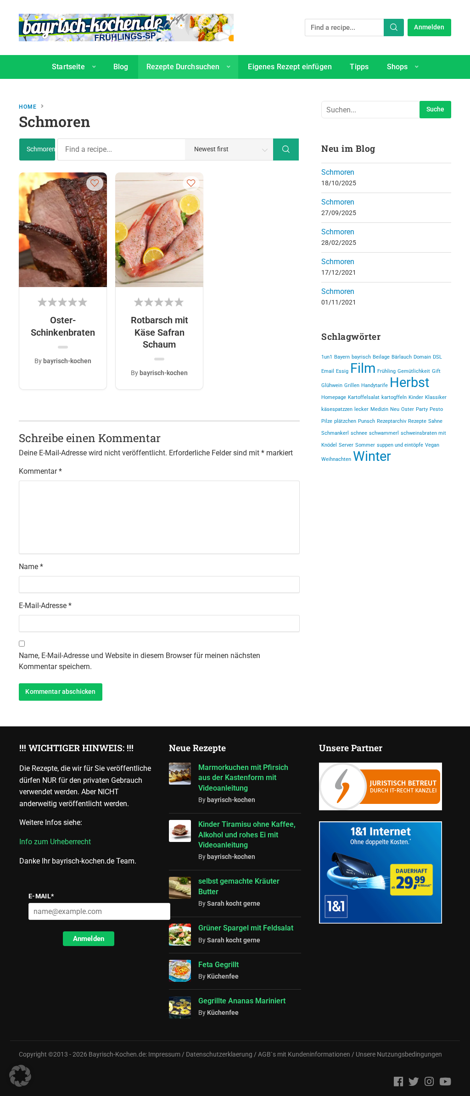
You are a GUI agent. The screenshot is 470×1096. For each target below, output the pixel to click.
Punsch (366, 421)
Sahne (435, 421)
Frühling (386, 371)
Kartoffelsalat (364, 397)
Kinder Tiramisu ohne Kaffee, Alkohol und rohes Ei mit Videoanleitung (247, 834)
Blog (121, 66)
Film (362, 368)
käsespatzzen (336, 409)
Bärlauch (402, 357)
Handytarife (374, 385)
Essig (342, 371)
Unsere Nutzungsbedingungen (399, 1054)
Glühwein (331, 385)
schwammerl (384, 433)
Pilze (326, 421)
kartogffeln (394, 397)
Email (327, 371)
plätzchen (345, 421)
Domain (422, 357)
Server (346, 445)
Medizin (379, 409)
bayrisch (361, 357)
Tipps (359, 66)
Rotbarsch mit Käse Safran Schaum (159, 332)
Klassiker (436, 397)
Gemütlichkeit (413, 371)
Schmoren (337, 172)
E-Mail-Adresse (45, 605)
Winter (372, 456)
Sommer (365, 445)
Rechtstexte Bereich (208, 90)
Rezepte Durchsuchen (183, 66)
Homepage (333, 397)
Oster (407, 409)
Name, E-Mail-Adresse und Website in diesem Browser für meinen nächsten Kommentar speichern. (139, 661)
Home (28, 107)
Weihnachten (336, 459)
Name (31, 566)
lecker (361, 409)
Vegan (432, 445)
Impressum (164, 1054)
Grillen (351, 385)
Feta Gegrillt (218, 964)
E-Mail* (41, 896)
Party (422, 409)
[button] (95, 183)
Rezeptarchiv (391, 421)
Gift (436, 371)
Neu (394, 409)
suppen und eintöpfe (400, 445)
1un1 (326, 357)
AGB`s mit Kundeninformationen (304, 1054)
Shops (397, 66)
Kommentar (40, 471)
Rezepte (417, 421)
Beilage (381, 357)
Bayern (342, 357)
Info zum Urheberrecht (57, 841)
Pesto (436, 409)
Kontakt (283, 90)
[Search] (394, 27)
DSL (437, 357)
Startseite (68, 66)
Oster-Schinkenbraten (63, 326)
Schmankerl (335, 433)
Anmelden (429, 27)
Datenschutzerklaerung (219, 1054)
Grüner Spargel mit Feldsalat (245, 928)
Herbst (409, 382)
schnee (359, 433)
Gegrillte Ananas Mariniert (241, 1000)
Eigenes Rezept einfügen (290, 66)
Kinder (415, 397)
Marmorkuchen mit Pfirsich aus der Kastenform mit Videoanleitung (243, 777)
